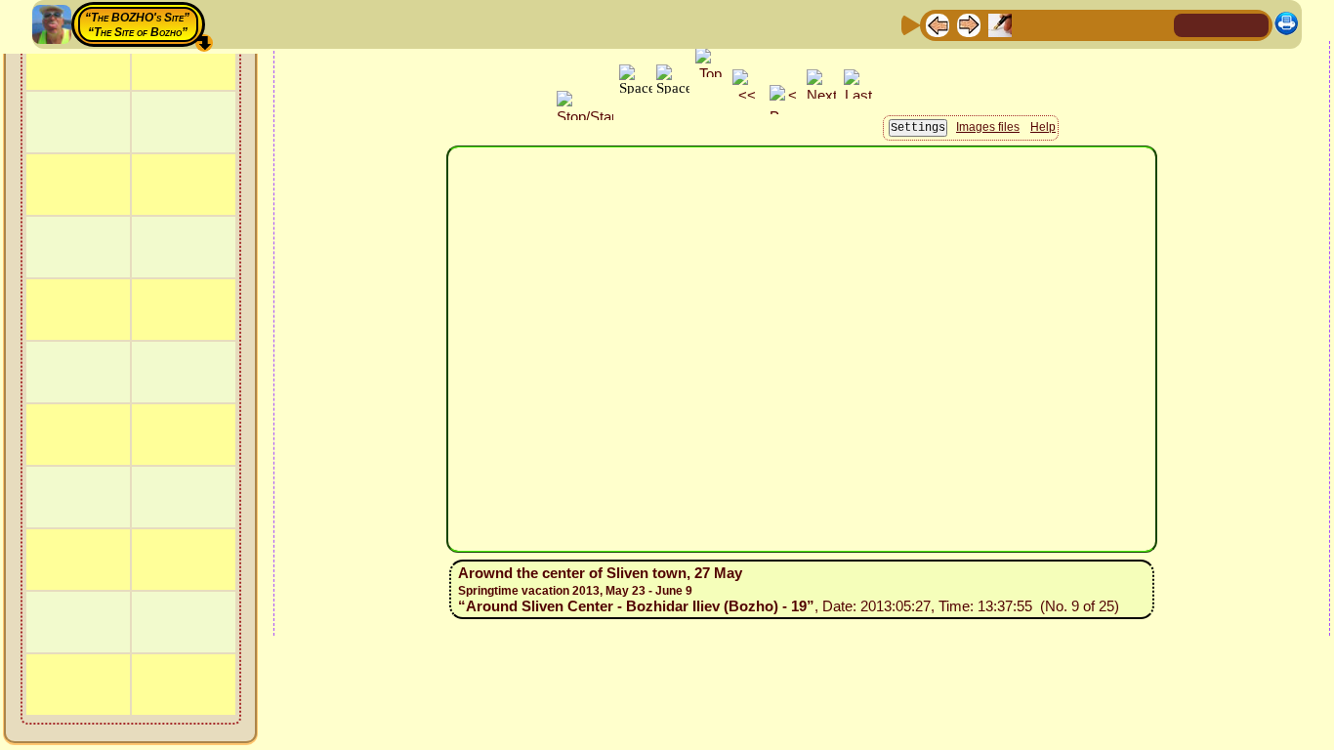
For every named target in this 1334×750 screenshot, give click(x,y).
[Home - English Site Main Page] (1221, 24)
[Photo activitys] (1093, 24)
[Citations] (1031, 24)
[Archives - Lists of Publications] (1000, 24)
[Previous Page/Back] (937, 24)
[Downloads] (1125, 24)
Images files (988, 127)
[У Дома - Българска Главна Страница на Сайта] (1253, 24)
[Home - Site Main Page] (1190, 24)
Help (1043, 127)
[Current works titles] (1062, 24)
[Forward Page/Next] (968, 24)
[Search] (1156, 24)
